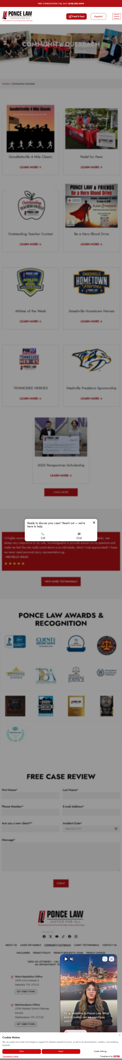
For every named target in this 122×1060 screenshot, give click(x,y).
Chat (79, 538)
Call (43, 538)
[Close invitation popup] (94, 522)
